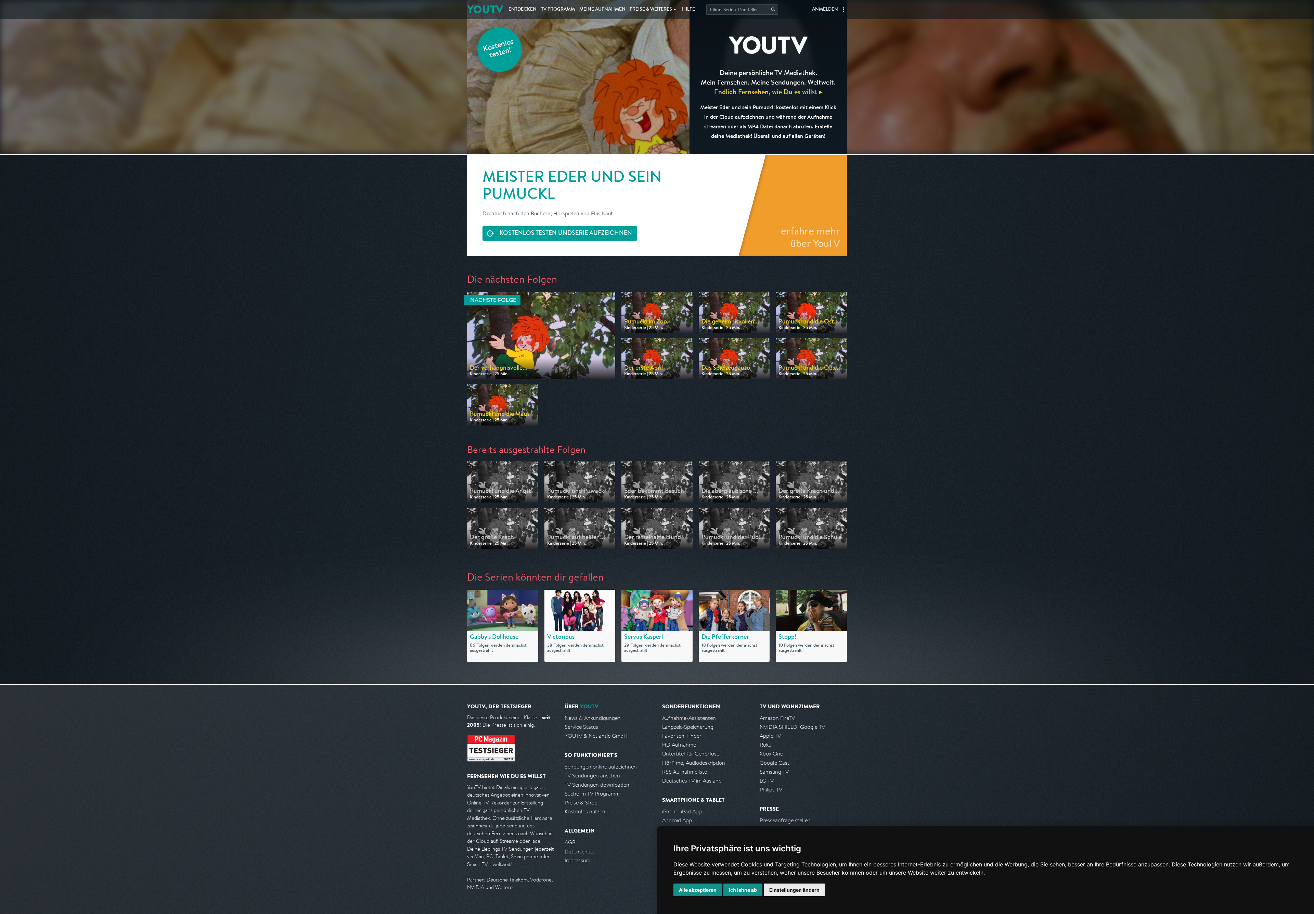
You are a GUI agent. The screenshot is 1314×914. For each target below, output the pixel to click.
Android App (677, 820)
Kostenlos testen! (498, 49)
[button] (843, 9)
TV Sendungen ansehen (592, 775)
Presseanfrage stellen (785, 820)
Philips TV (771, 789)
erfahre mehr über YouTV (810, 237)
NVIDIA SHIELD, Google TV (792, 727)
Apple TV (770, 735)
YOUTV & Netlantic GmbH (596, 735)
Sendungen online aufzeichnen (601, 766)
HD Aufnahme (679, 744)
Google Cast (774, 762)
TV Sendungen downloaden (597, 784)
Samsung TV (774, 771)
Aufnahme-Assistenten (689, 718)
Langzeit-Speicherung (687, 727)
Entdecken (522, 9)
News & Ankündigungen (593, 718)
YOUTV (485, 9)
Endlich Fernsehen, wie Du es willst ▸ (768, 91)
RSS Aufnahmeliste (684, 771)
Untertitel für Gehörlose (690, 753)
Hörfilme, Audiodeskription (693, 762)
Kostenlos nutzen (585, 811)
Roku (765, 744)
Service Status (581, 727)
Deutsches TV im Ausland (692, 780)
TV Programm (558, 9)
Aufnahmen (602, 9)
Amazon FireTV (777, 718)
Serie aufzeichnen (566, 233)
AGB (570, 842)
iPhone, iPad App (682, 811)
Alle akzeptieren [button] (698, 890)
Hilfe (688, 9)
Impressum (577, 860)
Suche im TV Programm (592, 793)
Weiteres (651, 9)
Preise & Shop (581, 802)
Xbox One (771, 753)
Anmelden (825, 9)
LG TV (767, 780)
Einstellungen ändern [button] (794, 890)
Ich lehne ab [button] (743, 890)
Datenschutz (580, 851)
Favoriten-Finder (681, 735)
